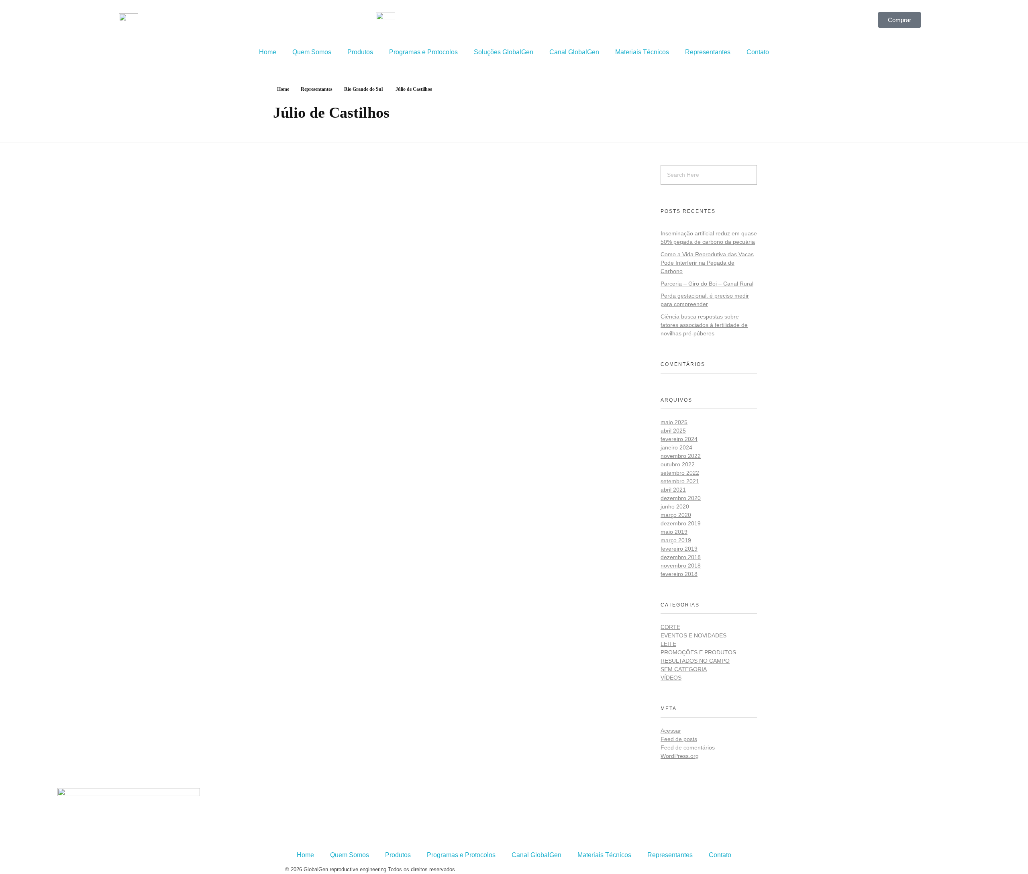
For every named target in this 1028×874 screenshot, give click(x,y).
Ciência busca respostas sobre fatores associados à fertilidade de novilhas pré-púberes (704, 325)
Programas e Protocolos (423, 52)
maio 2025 (674, 422)
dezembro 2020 (681, 498)
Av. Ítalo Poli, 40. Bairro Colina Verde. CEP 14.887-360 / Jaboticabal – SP (362, 834)
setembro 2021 (680, 481)
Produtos (360, 52)
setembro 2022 (680, 473)
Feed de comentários (688, 747)
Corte (670, 627)
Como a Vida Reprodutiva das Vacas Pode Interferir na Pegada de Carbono (707, 262)
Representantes (707, 52)
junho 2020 (675, 506)
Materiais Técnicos (642, 52)
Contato (758, 52)
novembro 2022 (681, 456)
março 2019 (676, 540)
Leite (668, 644)
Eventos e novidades (693, 635)
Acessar (671, 730)
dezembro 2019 (681, 523)
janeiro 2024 (676, 447)
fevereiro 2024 (679, 439)
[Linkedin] (571, 22)
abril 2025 (673, 430)
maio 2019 (674, 532)
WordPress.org (680, 756)
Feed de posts (679, 739)
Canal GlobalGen (574, 52)
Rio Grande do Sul (363, 89)
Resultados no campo (695, 661)
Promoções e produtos (698, 652)
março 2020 (676, 515)
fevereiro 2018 (679, 574)
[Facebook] (528, 22)
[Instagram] (550, 22)
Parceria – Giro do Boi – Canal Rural (707, 283)
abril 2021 (673, 489)
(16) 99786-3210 (320, 792)
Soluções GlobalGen (503, 52)
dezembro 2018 (681, 557)
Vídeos (671, 677)
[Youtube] (593, 22)
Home (267, 52)
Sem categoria (684, 669)
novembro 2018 (681, 565)
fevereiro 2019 (679, 548)
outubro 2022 (678, 464)
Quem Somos (311, 52)
